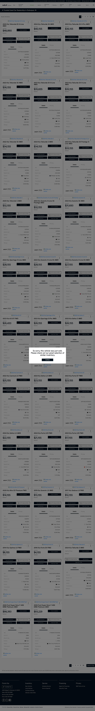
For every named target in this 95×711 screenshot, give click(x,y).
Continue (47, 359)
